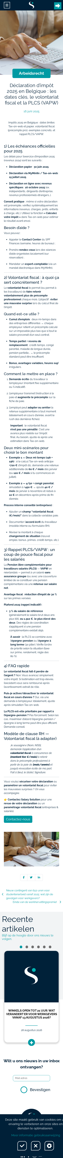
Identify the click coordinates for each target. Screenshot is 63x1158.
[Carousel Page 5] (44, 947)
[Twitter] (31, 877)
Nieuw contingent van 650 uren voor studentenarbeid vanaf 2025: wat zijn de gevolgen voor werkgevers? (29, 894)
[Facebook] (24, 877)
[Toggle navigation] (7, 5)
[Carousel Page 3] (32, 947)
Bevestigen (40, 1089)
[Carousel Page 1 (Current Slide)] (21, 947)
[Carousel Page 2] (27, 947)
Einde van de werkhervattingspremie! (35, 902)
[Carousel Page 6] (50, 947)
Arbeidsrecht (31, 73)
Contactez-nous (18, 819)
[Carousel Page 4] (38, 947)
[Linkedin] (39, 877)
